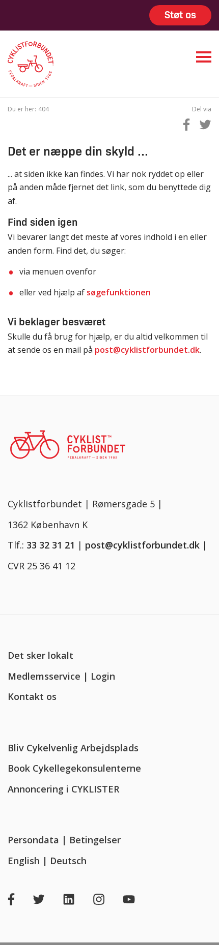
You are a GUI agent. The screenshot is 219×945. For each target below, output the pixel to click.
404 (43, 109)
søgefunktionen (119, 292)
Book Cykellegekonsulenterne (74, 768)
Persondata (33, 840)
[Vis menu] (203, 57)
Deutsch (68, 861)
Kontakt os (32, 696)
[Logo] (69, 64)
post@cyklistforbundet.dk (147, 349)
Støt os (180, 15)
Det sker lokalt (40, 655)
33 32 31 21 (50, 545)
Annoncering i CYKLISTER (63, 789)
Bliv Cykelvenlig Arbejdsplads (73, 748)
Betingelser (95, 840)
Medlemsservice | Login (61, 676)
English (24, 861)
